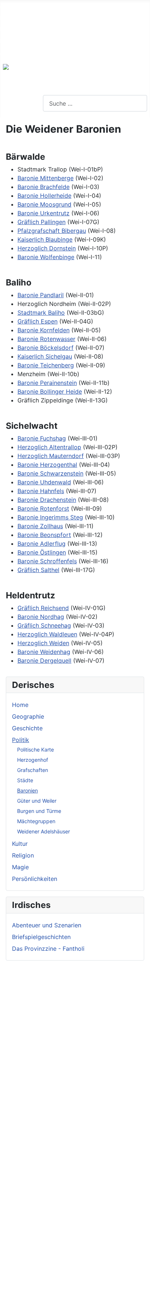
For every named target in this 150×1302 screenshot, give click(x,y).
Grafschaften (32, 770)
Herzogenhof (32, 760)
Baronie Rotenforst (43, 508)
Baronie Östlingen (41, 552)
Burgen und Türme (39, 811)
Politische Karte (35, 749)
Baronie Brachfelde (43, 186)
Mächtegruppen (36, 821)
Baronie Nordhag (40, 616)
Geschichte (27, 728)
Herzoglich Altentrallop (49, 447)
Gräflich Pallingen (41, 222)
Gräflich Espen (37, 321)
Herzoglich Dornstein (46, 248)
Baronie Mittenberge (45, 178)
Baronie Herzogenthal (47, 464)
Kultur (20, 843)
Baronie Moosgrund (44, 204)
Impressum (15, 29)
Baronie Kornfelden (43, 330)
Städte (25, 780)
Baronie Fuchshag (41, 438)
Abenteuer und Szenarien (46, 925)
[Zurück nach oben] (141, 1293)
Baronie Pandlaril (40, 295)
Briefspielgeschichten (41, 936)
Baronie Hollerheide (44, 195)
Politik (20, 739)
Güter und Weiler (36, 801)
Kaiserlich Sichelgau (44, 356)
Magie (20, 867)
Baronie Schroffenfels (47, 561)
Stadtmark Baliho (41, 312)
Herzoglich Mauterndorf (50, 455)
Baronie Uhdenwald (44, 482)
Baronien (27, 790)
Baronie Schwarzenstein (50, 473)
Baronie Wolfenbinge (45, 257)
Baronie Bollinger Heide (49, 391)
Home (20, 704)
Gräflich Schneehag (44, 625)
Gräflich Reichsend (43, 608)
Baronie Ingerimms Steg (50, 517)
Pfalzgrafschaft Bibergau (51, 230)
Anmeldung (15, 52)
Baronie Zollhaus (40, 526)
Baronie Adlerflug (41, 543)
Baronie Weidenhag (43, 651)
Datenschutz (17, 41)
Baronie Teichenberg (45, 365)
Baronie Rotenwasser (46, 338)
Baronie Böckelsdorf (45, 347)
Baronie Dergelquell (44, 660)
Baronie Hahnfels (40, 491)
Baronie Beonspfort (44, 534)
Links (7, 17)
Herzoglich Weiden (43, 643)
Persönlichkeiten (34, 878)
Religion (23, 855)
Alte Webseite (19, 6)
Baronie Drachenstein (46, 499)
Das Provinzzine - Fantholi (48, 948)
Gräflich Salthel (38, 570)
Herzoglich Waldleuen (47, 634)
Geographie (28, 716)
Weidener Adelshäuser (43, 831)
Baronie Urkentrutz (43, 213)
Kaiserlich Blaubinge (44, 239)
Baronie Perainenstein (47, 382)
